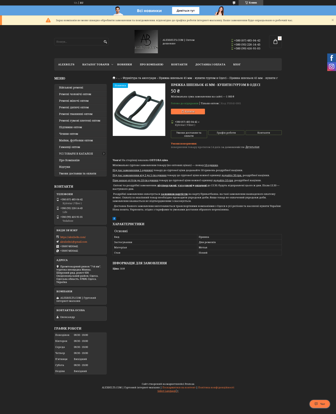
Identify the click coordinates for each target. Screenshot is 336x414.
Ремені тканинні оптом (76, 114)
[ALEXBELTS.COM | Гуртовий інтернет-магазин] (146, 41)
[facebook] (114, 219)
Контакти (179, 64)
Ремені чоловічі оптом (75, 94)
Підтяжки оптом (70, 127)
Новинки (124, 64)
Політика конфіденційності (216, 387)
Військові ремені (71, 87)
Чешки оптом (68, 134)
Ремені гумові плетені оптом (79, 120)
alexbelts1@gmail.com (73, 241)
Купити (190, 111)
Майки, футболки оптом (76, 140)
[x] (118, 219)
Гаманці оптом (69, 147)
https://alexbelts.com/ (73, 237)
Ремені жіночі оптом (74, 100)
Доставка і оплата (210, 64)
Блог (237, 64)
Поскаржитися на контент (179, 387)
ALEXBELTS (66, 64)
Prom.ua (189, 384)
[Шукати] (105, 42)
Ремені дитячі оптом (74, 107)
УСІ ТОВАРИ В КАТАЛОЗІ (76, 153)
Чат (322, 403)
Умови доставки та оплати (77, 173)
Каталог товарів (95, 64)
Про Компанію (151, 64)
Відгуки (64, 167)
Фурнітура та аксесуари (139, 78)
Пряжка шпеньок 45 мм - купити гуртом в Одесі (193, 78)
